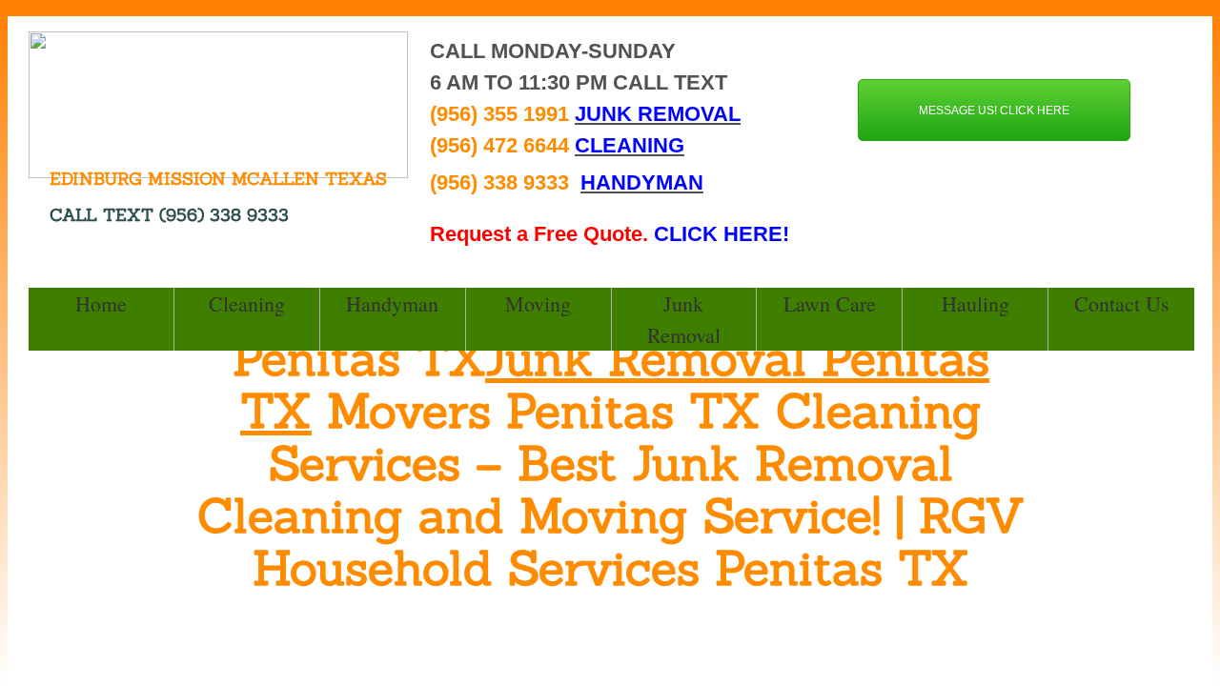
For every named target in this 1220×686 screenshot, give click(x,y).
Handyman (392, 303)
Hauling (975, 303)
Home (101, 303)
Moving (538, 303)
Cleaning (247, 303)
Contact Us (1121, 303)
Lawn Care (829, 303)
